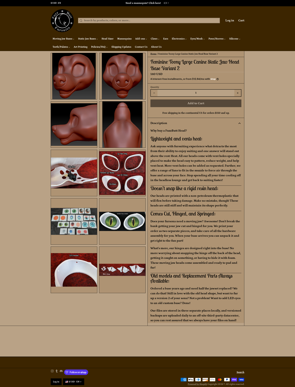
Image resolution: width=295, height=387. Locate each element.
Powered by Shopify (197, 384)
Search (240, 372)
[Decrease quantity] (154, 93)
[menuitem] (63, 38)
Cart (241, 20)
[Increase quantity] (237, 93)
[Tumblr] (56, 372)
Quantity (154, 87)
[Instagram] (52, 372)
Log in (229, 20)
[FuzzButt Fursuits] (62, 20)
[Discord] (61, 372)
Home (153, 54)
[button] (195, 103)
